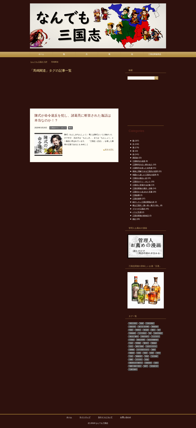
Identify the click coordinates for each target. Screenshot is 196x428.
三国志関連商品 (154, 54)
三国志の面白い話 (139, 178)
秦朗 (153, 350)
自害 (156, 363)
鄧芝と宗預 (133, 323)
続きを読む (109, 149)
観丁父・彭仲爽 (143, 327)
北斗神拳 (154, 356)
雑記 (134, 219)
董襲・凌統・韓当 (135, 366)
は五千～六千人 (151, 346)
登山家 (146, 330)
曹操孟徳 (155, 327)
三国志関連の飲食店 (140, 216)
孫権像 (132, 350)
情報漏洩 (132, 333)
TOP (40, 62)
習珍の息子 (145, 336)
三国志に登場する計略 (141, 185)
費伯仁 (146, 343)
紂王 (131, 346)
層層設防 (139, 356)
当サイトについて (105, 417)
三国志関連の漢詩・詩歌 (142, 188)
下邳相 (132, 340)
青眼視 (132, 353)
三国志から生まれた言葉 (142, 192)
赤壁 (151, 353)
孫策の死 (132, 327)
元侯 (131, 356)
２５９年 (139, 359)
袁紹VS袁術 (158, 333)
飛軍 (131, 359)
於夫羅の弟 (154, 366)
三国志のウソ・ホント (58, 128)
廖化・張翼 (139, 346)
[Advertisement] (74, 92)
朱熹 (145, 353)
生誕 (146, 359)
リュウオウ (155, 336)
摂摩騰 (138, 343)
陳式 (70, 128)
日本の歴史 (150, 323)
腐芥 (145, 366)
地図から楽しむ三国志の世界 (144, 175)
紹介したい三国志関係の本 (143, 202)
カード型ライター (142, 350)
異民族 (135, 158)
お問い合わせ (125, 417)
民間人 (138, 330)
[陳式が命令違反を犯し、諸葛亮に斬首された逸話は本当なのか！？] (48, 154)
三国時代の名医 (138, 161)
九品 (131, 343)
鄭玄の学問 (140, 340)
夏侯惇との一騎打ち (136, 363)
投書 (141, 323)
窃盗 (146, 356)
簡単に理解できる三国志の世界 (145, 171)
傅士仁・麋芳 (134, 336)
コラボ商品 (142, 333)
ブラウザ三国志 (138, 209)
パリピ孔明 (137, 212)
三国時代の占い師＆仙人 (142, 165)
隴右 (153, 330)
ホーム (41, 54)
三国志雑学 (137, 199)
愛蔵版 (154, 343)
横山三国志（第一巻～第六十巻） (146, 205)
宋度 (131, 330)
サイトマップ (85, 417)
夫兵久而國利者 (153, 340)
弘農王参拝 (133, 369)
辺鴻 (138, 353)
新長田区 (148, 363)
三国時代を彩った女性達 (142, 168)
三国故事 (136, 195)
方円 (158, 353)
